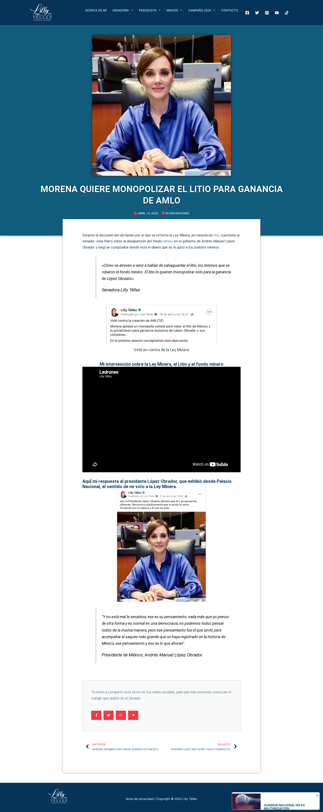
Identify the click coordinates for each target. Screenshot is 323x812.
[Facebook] (247, 13)
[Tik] (287, 13)
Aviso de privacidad (139, 799)
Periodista (147, 10)
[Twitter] (257, 13)
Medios (172, 10)
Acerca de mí (96, 10)
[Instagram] (267, 13)
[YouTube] (277, 13)
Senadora (121, 10)
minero (168, 241)
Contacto (229, 10)
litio (216, 235)
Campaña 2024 (199, 10)
